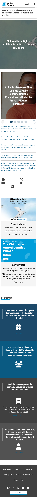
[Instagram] (13, 488)
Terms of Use (18, 480)
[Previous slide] (2, 121)
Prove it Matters (18, 224)
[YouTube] (23, 488)
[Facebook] (9, 488)
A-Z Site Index (7, 469)
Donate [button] (19, 493)
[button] (11, 122)
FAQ (5, 475)
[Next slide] (34, 121)
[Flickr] (28, 488)
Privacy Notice (27, 475)
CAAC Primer (18, 264)
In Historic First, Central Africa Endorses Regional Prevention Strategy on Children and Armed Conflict (18, 147)
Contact (18, 469)
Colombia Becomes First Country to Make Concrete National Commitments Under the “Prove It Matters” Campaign (18, 128)
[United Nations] (8, 4)
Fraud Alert (14, 475)
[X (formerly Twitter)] (18, 488)
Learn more (18, 333)
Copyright (28, 469)
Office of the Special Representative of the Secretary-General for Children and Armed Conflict (17, 13)
